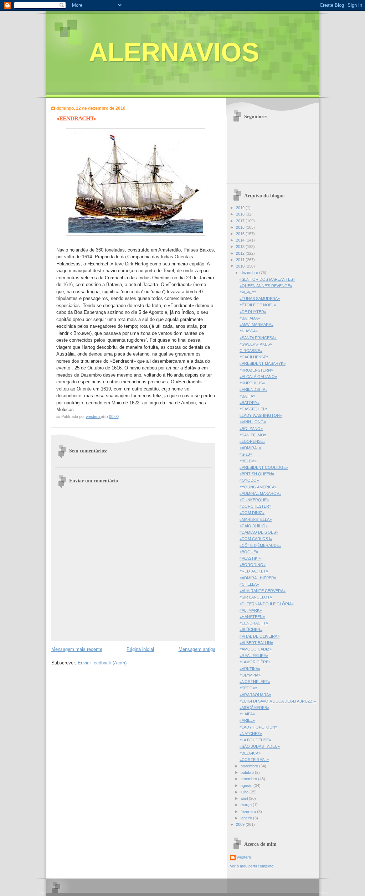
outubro (248, 772)
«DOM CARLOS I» (256, 539)
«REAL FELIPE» (254, 655)
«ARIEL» (247, 720)
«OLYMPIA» (250, 675)
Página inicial (140, 649)
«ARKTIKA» (250, 669)
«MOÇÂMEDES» (254, 707)
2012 (241, 253)
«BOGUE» (249, 552)
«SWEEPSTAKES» (256, 344)
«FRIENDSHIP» (253, 389)
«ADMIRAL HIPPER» (258, 578)
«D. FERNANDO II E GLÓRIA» (267, 604)
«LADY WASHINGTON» (261, 415)
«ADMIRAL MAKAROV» (260, 493)
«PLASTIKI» (250, 558)
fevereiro (249, 811)
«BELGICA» (250, 753)
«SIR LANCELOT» (256, 597)
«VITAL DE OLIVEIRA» (259, 636)
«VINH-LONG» (253, 422)
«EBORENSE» (252, 441)
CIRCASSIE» (251, 350)
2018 (241, 214)
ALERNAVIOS (174, 52)
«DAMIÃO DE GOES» (259, 532)
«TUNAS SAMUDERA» (260, 298)
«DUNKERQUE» (254, 500)
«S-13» (246, 454)
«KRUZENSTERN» (256, 370)
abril (245, 798)
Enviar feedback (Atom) (102, 662)
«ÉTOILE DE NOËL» (258, 305)
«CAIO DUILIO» (254, 526)
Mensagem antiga (197, 649)
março (247, 805)
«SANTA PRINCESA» (258, 338)
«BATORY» (249, 402)
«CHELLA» (249, 584)
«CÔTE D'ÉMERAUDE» (260, 545)
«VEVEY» (248, 292)
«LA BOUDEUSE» (255, 740)
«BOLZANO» (251, 428)
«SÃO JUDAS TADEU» (260, 746)
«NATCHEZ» (251, 733)
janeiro (247, 818)
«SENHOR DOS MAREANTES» (267, 279)
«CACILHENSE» (254, 357)
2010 (241, 266)
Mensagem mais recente (76, 649)
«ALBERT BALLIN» (256, 643)
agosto (247, 785)
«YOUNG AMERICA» (258, 487)
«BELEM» (248, 461)
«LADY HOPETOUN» (258, 727)
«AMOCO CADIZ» (256, 649)
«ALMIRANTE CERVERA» (263, 591)
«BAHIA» (247, 396)
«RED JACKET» (254, 571)
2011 (241, 260)
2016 (241, 227)
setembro (249, 779)
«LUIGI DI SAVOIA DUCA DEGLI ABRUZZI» (278, 701)
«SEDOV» (248, 688)
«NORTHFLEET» (255, 681)
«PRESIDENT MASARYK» (263, 363)
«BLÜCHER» (251, 629)
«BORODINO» (253, 565)
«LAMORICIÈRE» (255, 662)
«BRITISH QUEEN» (257, 474)
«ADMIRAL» (250, 448)
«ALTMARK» (251, 610)
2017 (241, 221)
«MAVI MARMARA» (256, 324)
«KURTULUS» (252, 383)
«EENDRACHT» (254, 623)
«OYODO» (249, 480)
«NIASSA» (249, 331)
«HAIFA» (247, 714)
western (244, 857)
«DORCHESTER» (255, 506)
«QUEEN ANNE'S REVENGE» (266, 286)
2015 (241, 234)
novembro (250, 766)
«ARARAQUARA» (255, 695)
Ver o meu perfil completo (251, 866)
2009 (241, 824)
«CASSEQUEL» (253, 409)
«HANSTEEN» (252, 617)
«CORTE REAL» (254, 759)
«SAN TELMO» (253, 435)
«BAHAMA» (250, 318)
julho (245, 792)
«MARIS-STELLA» (256, 519)
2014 (241, 240)
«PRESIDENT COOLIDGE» (264, 467)
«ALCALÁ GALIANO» (258, 376)
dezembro (250, 272)
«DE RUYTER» (253, 312)
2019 (241, 208)
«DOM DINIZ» (252, 513)
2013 (241, 246)
